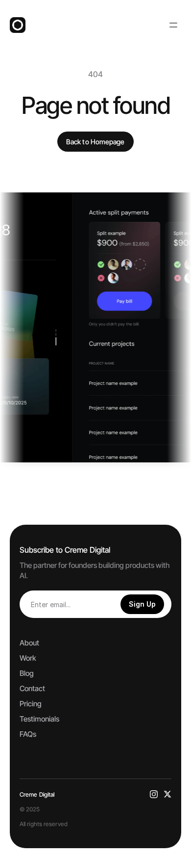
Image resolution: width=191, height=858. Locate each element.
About (29, 642)
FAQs (28, 734)
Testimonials (39, 719)
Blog (27, 673)
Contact (32, 688)
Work (28, 658)
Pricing (31, 703)
